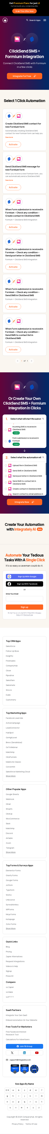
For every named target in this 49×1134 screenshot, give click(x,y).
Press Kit (9, 976)
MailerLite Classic (13, 762)
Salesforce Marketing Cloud (18, 771)
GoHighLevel (11, 737)
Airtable (9, 838)
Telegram (10, 848)
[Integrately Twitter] (12, 1052)
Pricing (9, 951)
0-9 (7, 1090)
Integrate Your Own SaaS (16, 1015)
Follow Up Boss (12, 651)
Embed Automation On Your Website (21, 1020)
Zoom (8, 843)
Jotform (9, 885)
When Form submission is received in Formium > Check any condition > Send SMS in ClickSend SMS (24, 292)
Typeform (10, 890)
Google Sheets (12, 794)
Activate (13, 144)
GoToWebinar (12, 747)
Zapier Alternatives (14, 956)
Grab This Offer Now (24, 11)
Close (8, 670)
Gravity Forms (12, 875)
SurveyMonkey (12, 904)
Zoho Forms (11, 924)
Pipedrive (10, 675)
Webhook (10, 799)
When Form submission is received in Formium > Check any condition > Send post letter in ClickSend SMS (24, 252)
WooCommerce (12, 818)
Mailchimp (10, 752)
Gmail (8, 804)
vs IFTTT (10, 997)
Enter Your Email (12, 594)
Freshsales (10, 660)
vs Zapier (10, 987)
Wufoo (9, 895)
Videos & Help (12, 966)
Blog (8, 946)
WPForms (10, 909)
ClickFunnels (11, 757)
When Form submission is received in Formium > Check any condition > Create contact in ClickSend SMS (24, 212)
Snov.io (9, 690)
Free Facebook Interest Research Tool (16, 1033)
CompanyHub (12, 665)
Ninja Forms (11, 914)
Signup (9, 971)
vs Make (9, 992)
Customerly (11, 699)
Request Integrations (15, 961)
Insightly (9, 656)
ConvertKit (10, 766)
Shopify (9, 809)
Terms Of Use (31, 1124)
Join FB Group (26, 1046)
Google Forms (12, 880)
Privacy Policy (17, 1124)
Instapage (10, 919)
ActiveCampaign (13, 723)
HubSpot (10, 732)
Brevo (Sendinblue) (14, 742)
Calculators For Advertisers (18, 1039)
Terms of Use (28, 615)
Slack (8, 823)
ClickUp (9, 813)
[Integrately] (5, 20)
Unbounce (10, 899)
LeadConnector (13, 728)
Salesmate (10, 685)
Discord (9, 833)
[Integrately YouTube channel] (37, 1052)
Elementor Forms (13, 870)
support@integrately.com (20, 1060)
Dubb (8, 695)
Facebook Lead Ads (14, 718)
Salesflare (10, 680)
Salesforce (10, 646)
